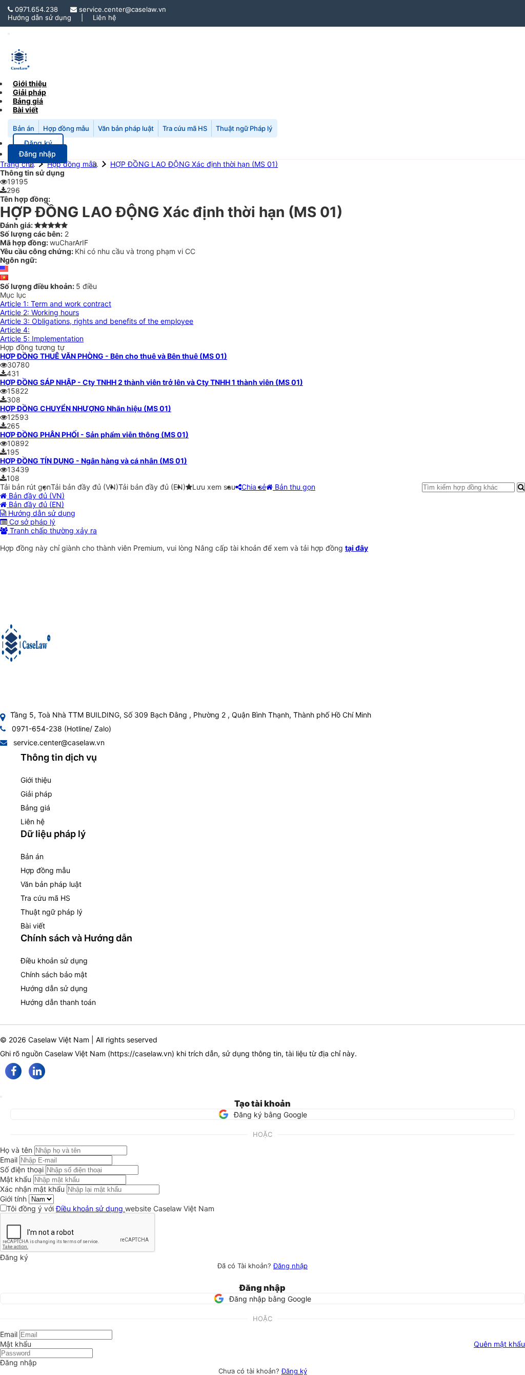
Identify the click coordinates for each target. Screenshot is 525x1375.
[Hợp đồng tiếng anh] (4, 268)
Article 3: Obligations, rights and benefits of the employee (96, 321)
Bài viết (25, 109)
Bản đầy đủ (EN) (35, 504)
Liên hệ (104, 17)
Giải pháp (36, 793)
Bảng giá (35, 807)
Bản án (23, 128)
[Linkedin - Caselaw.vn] (37, 1071)
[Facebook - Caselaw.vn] (13, 1071)
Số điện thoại (22, 1169)
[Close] (1, 1097)
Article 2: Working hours (39, 312)
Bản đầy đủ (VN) (36, 495)
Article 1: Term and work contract (55, 303)
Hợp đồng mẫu (66, 128)
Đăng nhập (290, 1266)
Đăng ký (294, 1371)
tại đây (356, 548)
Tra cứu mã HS (185, 128)
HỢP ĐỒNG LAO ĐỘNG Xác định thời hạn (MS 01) (194, 164)
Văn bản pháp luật (126, 128)
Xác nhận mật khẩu (32, 1189)
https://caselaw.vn (141, 1053)
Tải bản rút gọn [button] (25, 486)
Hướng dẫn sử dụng (39, 17)
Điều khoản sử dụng (54, 960)
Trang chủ (17, 164)
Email (8, 1159)
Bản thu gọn (294, 486)
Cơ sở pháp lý (31, 521)
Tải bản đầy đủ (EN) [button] (152, 486)
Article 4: (15, 329)
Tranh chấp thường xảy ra (52, 530)
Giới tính (13, 1198)
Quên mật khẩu (499, 1344)
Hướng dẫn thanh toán (58, 1002)
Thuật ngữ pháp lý (52, 911)
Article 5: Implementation (42, 338)
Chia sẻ (253, 486)
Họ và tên (16, 1150)
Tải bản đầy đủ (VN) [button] (84, 486)
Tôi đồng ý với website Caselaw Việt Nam (110, 1208)
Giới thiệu (36, 780)
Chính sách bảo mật (54, 974)
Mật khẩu (15, 1179)
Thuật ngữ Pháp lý (244, 128)
